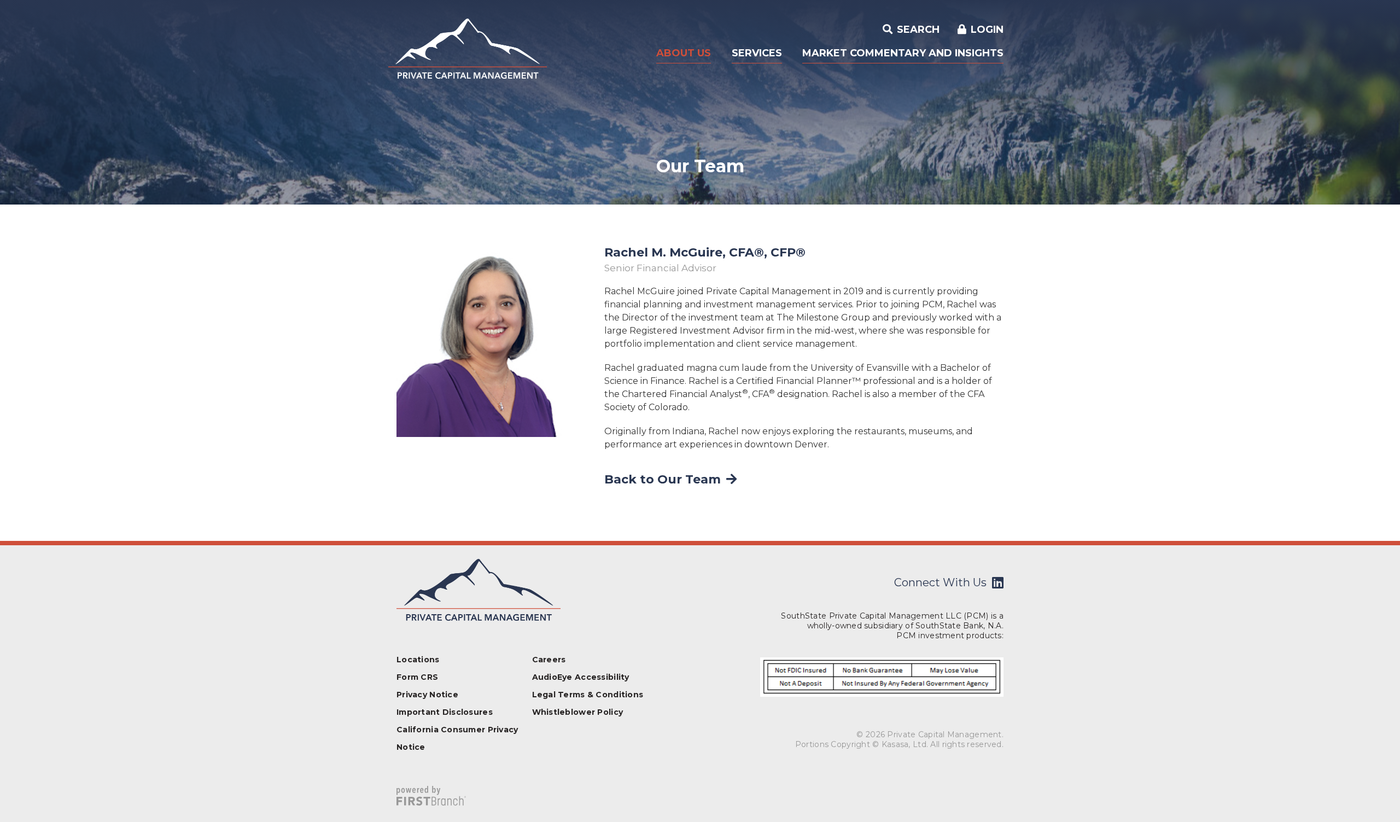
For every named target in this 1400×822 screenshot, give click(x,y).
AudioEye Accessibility (580, 677)
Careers (549, 659)
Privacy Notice (427, 694)
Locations (418, 659)
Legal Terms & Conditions (588, 694)
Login (987, 30)
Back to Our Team (662, 479)
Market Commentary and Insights (903, 53)
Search (917, 30)
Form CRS (417, 677)
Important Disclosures (444, 712)
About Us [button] (683, 53)
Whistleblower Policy (577, 712)
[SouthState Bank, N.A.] (467, 48)
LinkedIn (998, 582)
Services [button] (757, 53)
